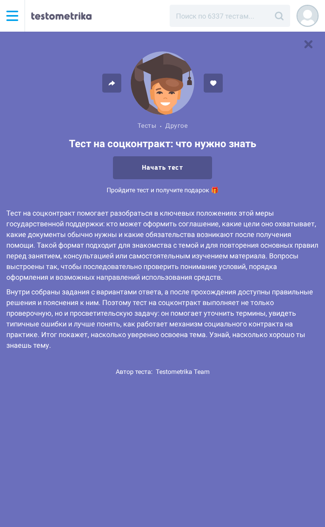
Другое (176, 125)
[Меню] (12, 16)
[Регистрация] (307, 16)
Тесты (147, 125)
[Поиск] (279, 16)
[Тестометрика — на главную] (61, 16)
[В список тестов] (308, 44)
